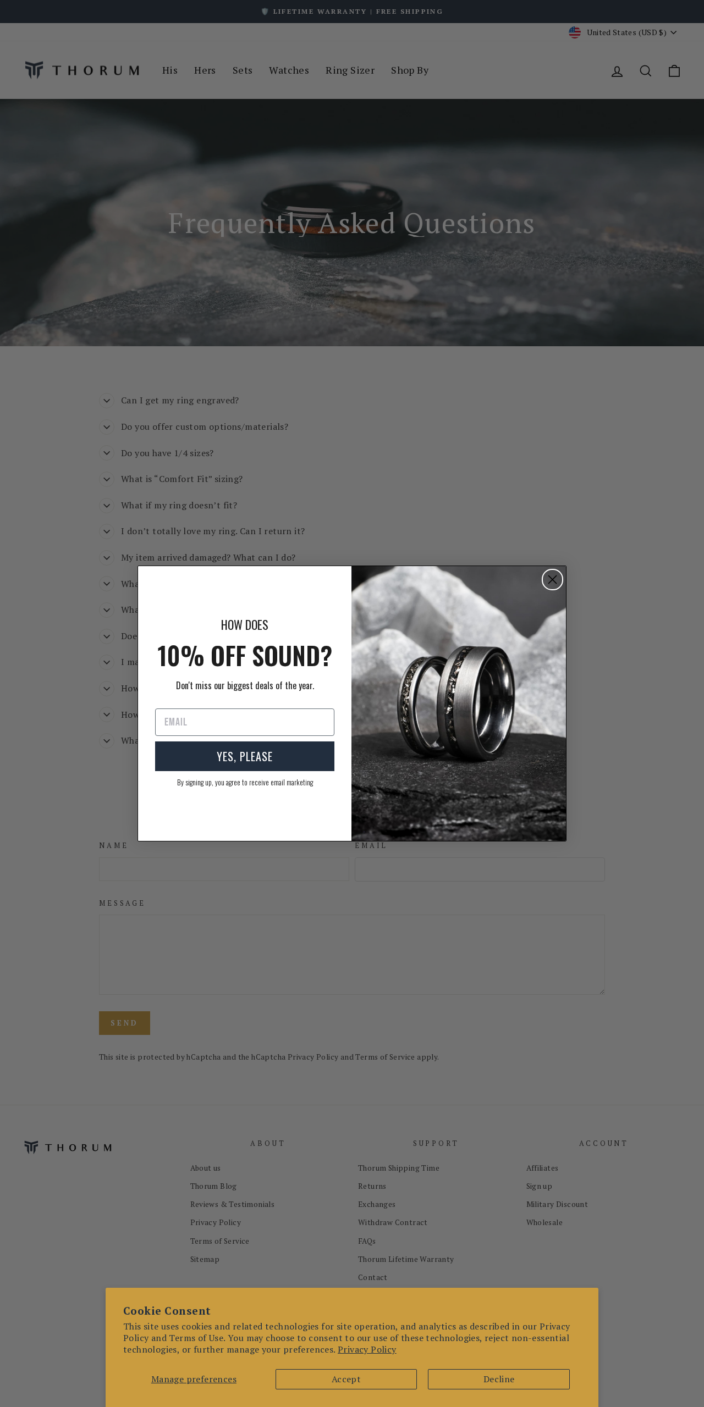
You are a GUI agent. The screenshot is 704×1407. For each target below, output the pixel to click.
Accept (346, 1379)
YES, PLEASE (245, 756)
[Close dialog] (552, 579)
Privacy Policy (367, 1349)
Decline (499, 1379)
